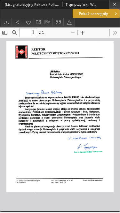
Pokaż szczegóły (93, 13)
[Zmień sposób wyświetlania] (38, 22)
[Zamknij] (114, 4)
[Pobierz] (6, 22)
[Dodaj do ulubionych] (28, 22)
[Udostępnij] (17, 22)
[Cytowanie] (58, 22)
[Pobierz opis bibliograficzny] (47, 22)
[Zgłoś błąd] (69, 22)
